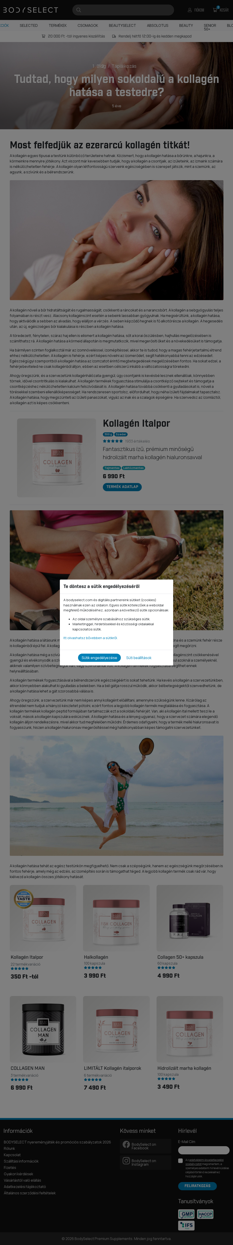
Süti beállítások (139, 657)
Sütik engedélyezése (99, 657)
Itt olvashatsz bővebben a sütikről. (90, 637)
